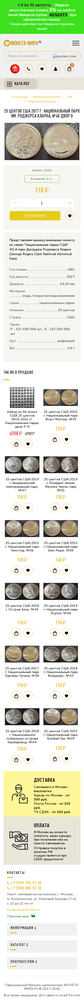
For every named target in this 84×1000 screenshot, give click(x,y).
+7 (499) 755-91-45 (26, 882)
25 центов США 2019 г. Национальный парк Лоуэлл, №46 (61, 609)
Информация (22, 927)
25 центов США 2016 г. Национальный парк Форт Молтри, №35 (61, 415)
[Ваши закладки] (42, 68)
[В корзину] (16, 443)
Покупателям (22, 961)
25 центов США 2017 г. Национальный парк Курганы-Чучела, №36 (22, 672)
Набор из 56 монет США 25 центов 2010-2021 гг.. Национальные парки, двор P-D (22, 419)
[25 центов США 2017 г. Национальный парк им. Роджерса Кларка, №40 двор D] (42, 141)
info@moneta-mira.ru (23, 909)
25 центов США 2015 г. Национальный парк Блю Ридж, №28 (61, 546)
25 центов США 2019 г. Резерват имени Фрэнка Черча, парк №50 (60, 484)
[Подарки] (15, 68)
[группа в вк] (33, 916)
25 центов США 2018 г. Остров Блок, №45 (22, 607)
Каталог (18, 944)
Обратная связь (18, 916)
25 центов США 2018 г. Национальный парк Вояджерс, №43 (61, 672)
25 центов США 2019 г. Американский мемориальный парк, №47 (22, 484)
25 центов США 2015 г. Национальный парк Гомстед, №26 (22, 546)
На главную (19, 96)
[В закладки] (69, 217)
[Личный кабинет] (55, 68)
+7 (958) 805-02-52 (26, 888)
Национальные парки (41, 101)
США (69, 96)
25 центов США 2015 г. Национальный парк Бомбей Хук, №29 (61, 735)
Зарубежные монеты (46, 96)
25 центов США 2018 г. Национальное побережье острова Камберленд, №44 (22, 736)
